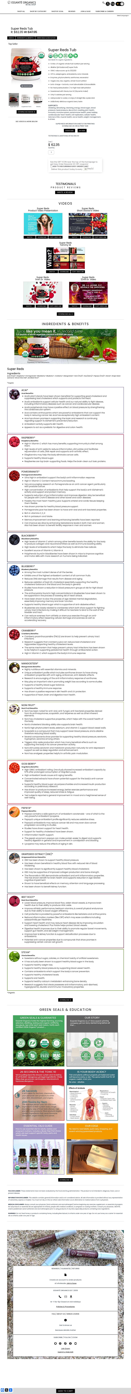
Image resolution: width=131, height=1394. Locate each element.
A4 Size (82, 130)
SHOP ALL (21, 11)
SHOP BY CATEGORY (38, 11)
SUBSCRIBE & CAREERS (105, 11)
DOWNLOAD (65, 1000)
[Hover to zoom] (26, 66)
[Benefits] (38, 99)
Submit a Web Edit (65, 1352)
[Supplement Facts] (26, 99)
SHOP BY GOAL (57, 11)
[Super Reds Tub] (14, 99)
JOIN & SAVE (103, 2)
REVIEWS (71, 11)
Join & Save (71, 1283)
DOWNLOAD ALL (65, 314)
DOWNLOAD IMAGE (26, 112)
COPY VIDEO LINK (55, 237)
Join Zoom (65, 1348)
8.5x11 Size (69, 130)
